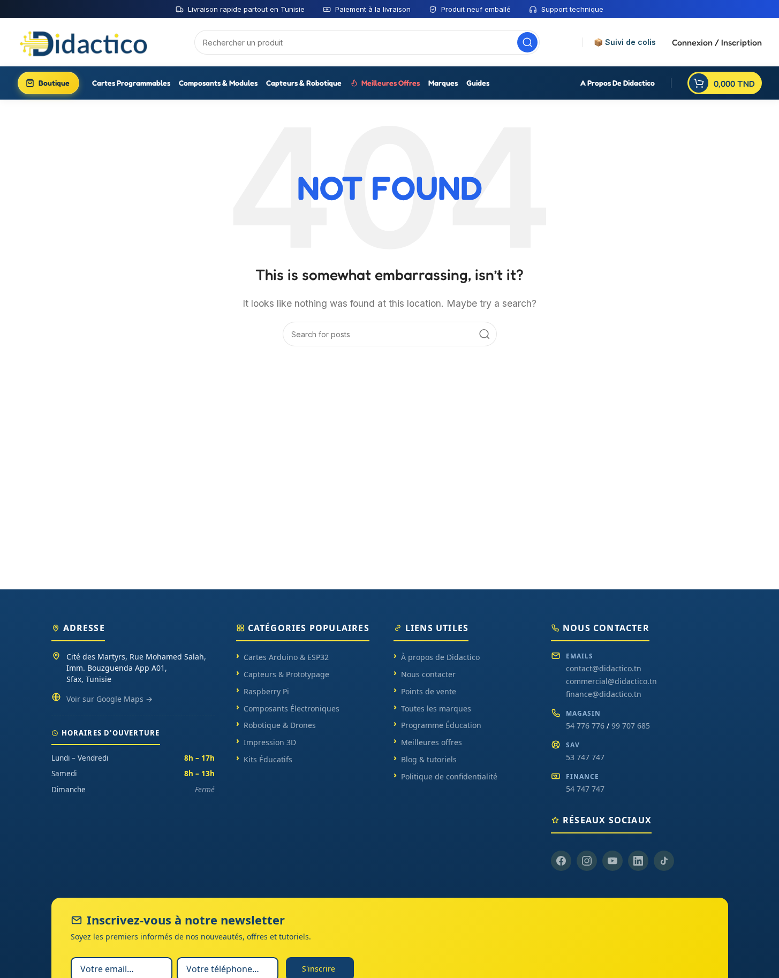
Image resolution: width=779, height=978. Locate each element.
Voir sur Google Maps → (109, 699)
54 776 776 (585, 726)
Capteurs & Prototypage (286, 674)
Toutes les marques (436, 708)
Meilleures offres (431, 742)
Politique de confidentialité (449, 776)
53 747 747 (585, 757)
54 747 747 (585, 789)
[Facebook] (561, 861)
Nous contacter (428, 674)
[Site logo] (85, 41)
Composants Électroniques (291, 708)
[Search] (527, 42)
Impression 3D (270, 742)
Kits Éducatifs (268, 759)
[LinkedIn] (638, 861)
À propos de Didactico (440, 657)
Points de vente (428, 691)
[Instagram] (587, 861)
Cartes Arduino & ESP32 (286, 657)
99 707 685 (630, 726)
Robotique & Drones (280, 725)
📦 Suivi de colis (625, 42)
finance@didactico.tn (603, 694)
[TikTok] (664, 861)
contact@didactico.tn (603, 668)
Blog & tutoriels (429, 759)
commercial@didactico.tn (611, 681)
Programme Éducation (441, 725)
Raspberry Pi (266, 691)
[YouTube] (612, 861)
